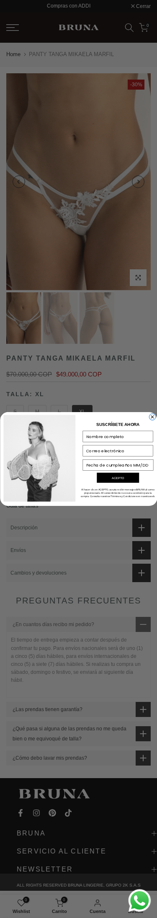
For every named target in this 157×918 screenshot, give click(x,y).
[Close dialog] (152, 417)
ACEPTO (117, 478)
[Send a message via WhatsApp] (139, 900)
